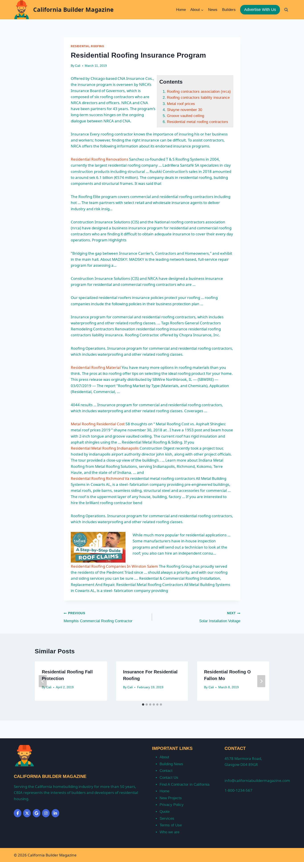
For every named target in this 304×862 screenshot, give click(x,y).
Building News (171, 764)
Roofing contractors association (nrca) (199, 91)
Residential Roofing (87, 46)
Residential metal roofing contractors (197, 122)
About (164, 757)
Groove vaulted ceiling (185, 116)
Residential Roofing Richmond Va (100, 478)
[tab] (143, 704)
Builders (229, 10)
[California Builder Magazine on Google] (36, 813)
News (212, 10)
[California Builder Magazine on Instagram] (46, 813)
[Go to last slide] (43, 681)
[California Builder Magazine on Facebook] (17, 813)
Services (167, 818)
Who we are (169, 832)
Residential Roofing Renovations (99, 159)
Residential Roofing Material (96, 367)
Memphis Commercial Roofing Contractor (98, 617)
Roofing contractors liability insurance (198, 97)
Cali (77, 65)
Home (181, 10)
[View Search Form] (286, 10)
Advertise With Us (260, 9)
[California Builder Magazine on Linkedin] (55, 813)
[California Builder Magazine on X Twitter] (27, 813)
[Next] (261, 681)
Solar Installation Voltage (219, 617)
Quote (165, 812)
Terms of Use (171, 825)
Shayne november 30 (184, 110)
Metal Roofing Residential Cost (98, 423)
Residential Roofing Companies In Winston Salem (114, 566)
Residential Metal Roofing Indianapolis (105, 448)
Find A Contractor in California (184, 784)
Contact (166, 771)
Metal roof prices (181, 104)
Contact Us (169, 777)
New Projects (171, 798)
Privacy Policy (172, 805)
